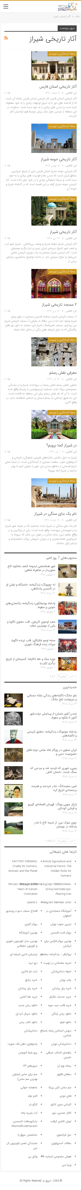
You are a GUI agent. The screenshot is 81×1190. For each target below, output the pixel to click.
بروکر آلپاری (31, 924)
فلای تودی (65, 1096)
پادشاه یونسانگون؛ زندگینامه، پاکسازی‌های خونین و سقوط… (30, 605)
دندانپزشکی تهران (61, 1044)
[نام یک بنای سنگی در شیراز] (54, 492)
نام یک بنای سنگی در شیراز (55, 514)
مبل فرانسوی (64, 1135)
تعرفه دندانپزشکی (61, 971)
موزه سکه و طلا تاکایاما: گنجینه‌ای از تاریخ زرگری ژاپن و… (30, 661)
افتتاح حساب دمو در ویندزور (21, 911)
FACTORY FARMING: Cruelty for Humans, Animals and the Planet (22, 866)
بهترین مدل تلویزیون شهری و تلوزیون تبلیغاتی (21, 943)
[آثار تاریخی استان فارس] (54, 65)
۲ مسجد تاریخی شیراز (59, 305)
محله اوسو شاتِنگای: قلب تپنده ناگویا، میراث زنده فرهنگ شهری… (33, 642)
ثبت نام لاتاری (29, 971)
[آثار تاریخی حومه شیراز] (54, 138)
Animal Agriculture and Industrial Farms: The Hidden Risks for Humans (57, 868)
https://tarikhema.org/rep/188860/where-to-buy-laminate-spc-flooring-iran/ (45, 889)
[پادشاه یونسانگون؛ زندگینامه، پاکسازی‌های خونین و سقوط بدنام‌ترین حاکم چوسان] (67, 608)
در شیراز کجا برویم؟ (61, 445)
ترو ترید (32, 963)
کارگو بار (33, 1104)
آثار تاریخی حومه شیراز (59, 159)
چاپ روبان (65, 980)
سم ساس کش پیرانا (60, 1087)
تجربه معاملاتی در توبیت (57, 963)
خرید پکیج (31, 980)
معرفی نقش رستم (63, 373)
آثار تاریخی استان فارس (58, 87)
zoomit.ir (32, 902)
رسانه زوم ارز (64, 1066)
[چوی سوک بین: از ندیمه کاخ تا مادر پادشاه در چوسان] (13, 827)
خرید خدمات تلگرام (60, 997)
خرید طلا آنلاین (28, 997)
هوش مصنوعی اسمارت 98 (56, 1156)
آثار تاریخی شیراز (63, 232)
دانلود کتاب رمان (28, 1022)
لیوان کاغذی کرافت (60, 1121)
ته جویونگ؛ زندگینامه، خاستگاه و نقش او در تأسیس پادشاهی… (30, 586)
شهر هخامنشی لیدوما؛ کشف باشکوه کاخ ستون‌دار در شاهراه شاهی (31, 568)
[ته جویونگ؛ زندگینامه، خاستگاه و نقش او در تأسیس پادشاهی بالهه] (67, 590)
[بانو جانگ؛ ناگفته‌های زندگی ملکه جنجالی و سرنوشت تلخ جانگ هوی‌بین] (13, 700)
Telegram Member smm (56, 902)
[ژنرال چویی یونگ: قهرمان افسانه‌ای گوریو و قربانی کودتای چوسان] (13, 809)
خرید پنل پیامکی (61, 988)
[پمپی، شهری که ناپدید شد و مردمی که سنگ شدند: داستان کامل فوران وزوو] (13, 773)
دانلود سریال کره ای (26, 1013)
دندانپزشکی (30, 1030)
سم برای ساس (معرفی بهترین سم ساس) (24, 1076)
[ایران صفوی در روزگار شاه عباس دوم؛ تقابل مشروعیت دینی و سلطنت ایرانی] (13, 755)
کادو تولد (32, 1096)
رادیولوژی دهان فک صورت (22, 1044)
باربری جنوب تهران (60, 924)
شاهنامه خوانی (29, 1087)
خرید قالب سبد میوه (59, 1005)
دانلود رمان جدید (27, 1005)
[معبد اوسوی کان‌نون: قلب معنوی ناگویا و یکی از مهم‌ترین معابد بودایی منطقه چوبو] (67, 627)
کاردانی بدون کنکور (61, 1104)
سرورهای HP (30, 1066)
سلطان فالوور (64, 1074)
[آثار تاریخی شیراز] (54, 210)
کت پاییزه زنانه (29, 1113)
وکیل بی (32, 1156)
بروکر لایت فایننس (61, 932)
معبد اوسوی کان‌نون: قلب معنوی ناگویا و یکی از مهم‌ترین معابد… (31, 623)
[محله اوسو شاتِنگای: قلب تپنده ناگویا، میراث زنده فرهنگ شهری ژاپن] (67, 645)
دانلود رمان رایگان (61, 1013)
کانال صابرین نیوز (61, 1113)
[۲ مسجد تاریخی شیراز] (54, 283)
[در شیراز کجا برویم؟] (54, 424)
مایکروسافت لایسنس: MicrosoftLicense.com (24, 1123)
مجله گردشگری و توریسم (62, 54)
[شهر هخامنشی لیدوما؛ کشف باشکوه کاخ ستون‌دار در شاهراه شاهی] (67, 571)
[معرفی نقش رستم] (54, 351)
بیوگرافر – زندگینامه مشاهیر (55, 954)
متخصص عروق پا (27, 1135)
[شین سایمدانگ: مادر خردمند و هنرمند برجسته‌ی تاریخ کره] (13, 791)
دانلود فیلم (65, 1022)
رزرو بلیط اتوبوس (27, 1052)
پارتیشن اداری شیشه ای (23, 954)
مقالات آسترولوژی (61, 1143)
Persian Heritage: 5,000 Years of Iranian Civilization (22, 889)
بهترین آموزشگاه (28, 932)
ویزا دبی (66, 1165)
